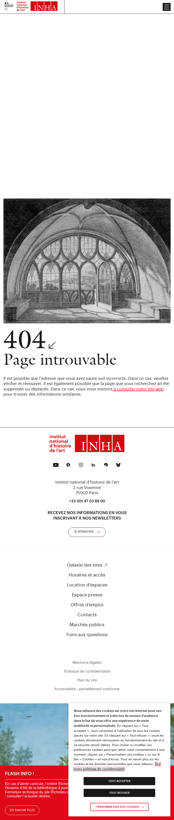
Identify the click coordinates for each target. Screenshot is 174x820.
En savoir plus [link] (22, 810)
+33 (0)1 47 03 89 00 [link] (87, 501)
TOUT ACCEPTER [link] (119, 781)
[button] (167, 7)
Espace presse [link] (87, 595)
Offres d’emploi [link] (87, 605)
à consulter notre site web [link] (138, 389)
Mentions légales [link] (87, 662)
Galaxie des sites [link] (84, 565)
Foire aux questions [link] (87, 635)
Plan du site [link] (87, 680)
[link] (9, 6)
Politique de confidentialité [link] (87, 671)
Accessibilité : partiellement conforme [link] (87, 689)
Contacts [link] (87, 615)
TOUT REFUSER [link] (119, 793)
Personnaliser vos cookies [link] (118, 807)
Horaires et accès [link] (87, 575)
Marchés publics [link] (87, 625)
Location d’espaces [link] (87, 585)
